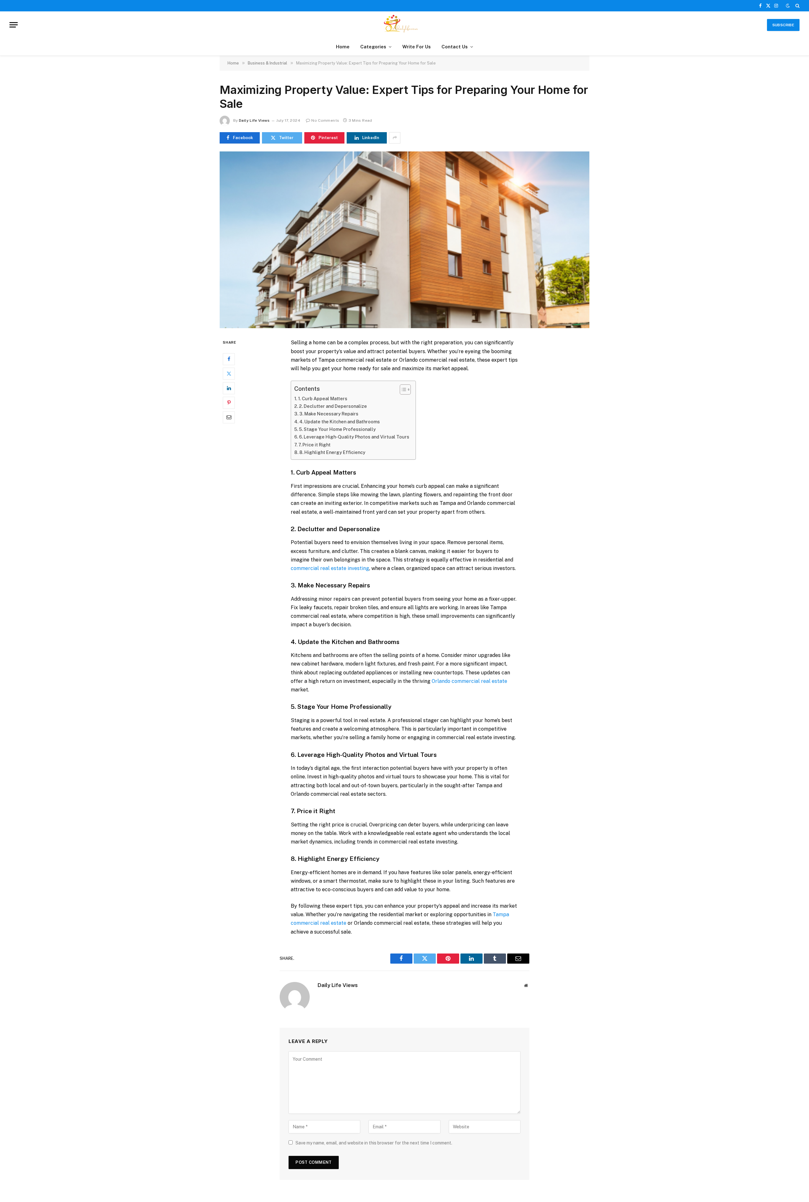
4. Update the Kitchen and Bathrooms (339, 421)
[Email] (229, 417)
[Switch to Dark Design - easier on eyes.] (787, 5)
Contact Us (454, 46)
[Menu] (13, 25)
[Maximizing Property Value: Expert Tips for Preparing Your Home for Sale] (404, 239)
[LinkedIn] (229, 388)
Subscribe (783, 25)
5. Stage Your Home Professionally (337, 429)
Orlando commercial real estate (469, 681)
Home (343, 46)
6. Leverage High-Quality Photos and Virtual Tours (354, 436)
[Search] (797, 5)
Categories (373, 46)
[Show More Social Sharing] (394, 138)
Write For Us (416, 46)
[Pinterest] (229, 403)
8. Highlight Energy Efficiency (332, 452)
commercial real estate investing (330, 568)
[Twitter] (229, 374)
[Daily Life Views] (404, 24)
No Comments (325, 120)
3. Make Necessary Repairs (328, 413)
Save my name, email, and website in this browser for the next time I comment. (373, 1142)
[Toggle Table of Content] (402, 389)
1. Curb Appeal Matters (322, 398)
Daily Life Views (254, 120)
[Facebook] (229, 359)
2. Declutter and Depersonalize (333, 406)
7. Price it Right (314, 444)
